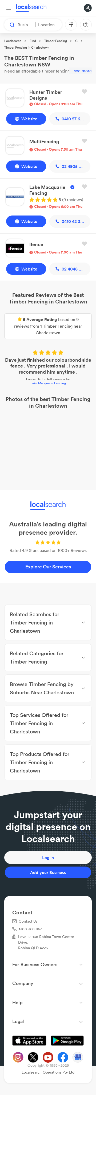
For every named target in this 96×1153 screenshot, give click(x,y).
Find (33, 41)
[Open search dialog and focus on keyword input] (9, 24)
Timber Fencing (55, 41)
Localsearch (12, 41)
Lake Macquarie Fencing (48, 383)
